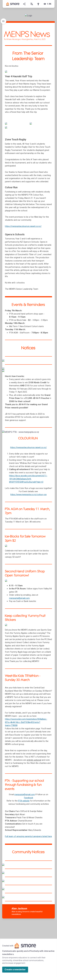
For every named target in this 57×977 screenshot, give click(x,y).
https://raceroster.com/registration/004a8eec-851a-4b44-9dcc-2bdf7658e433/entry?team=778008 (26, 722)
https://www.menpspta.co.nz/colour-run (28, 494)
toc (3, 21)
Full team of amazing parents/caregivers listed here (28, 836)
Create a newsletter (15, 969)
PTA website (23, 801)
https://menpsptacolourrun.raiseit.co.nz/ (28, 447)
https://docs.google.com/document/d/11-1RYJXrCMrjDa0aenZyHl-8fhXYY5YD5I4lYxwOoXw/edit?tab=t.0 (28, 478)
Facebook (28, 797)
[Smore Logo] (13, 4)
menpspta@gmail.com (24, 794)
